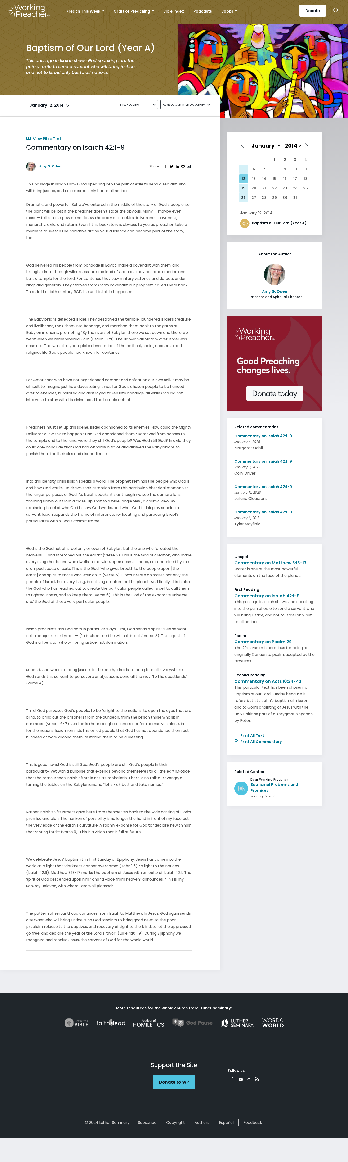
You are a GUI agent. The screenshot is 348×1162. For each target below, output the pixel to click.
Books (227, 11)
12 (243, 178)
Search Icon (336, 10)
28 (264, 197)
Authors (202, 1122)
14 (264, 178)
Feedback (252, 1122)
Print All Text (251, 735)
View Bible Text (46, 138)
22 (274, 188)
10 (295, 169)
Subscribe (147, 1122)
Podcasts (202, 11)
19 (243, 188)
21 (264, 188)
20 (254, 188)
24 (295, 188)
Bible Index (173, 11)
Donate (312, 11)
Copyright (175, 1122)
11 (305, 169)
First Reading (129, 105)
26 (243, 197)
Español (226, 1122)
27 (254, 197)
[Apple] (249, 1079)
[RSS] (257, 1079)
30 (285, 197)
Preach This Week (83, 11)
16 (285, 178)
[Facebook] (232, 1079)
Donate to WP (174, 1082)
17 (295, 178)
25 (305, 188)
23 (285, 188)
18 (306, 178)
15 (275, 178)
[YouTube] (240, 1079)
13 (254, 178)
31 (295, 197)
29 (274, 197)
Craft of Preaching (132, 11)
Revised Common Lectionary (184, 105)
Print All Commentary (260, 741)
